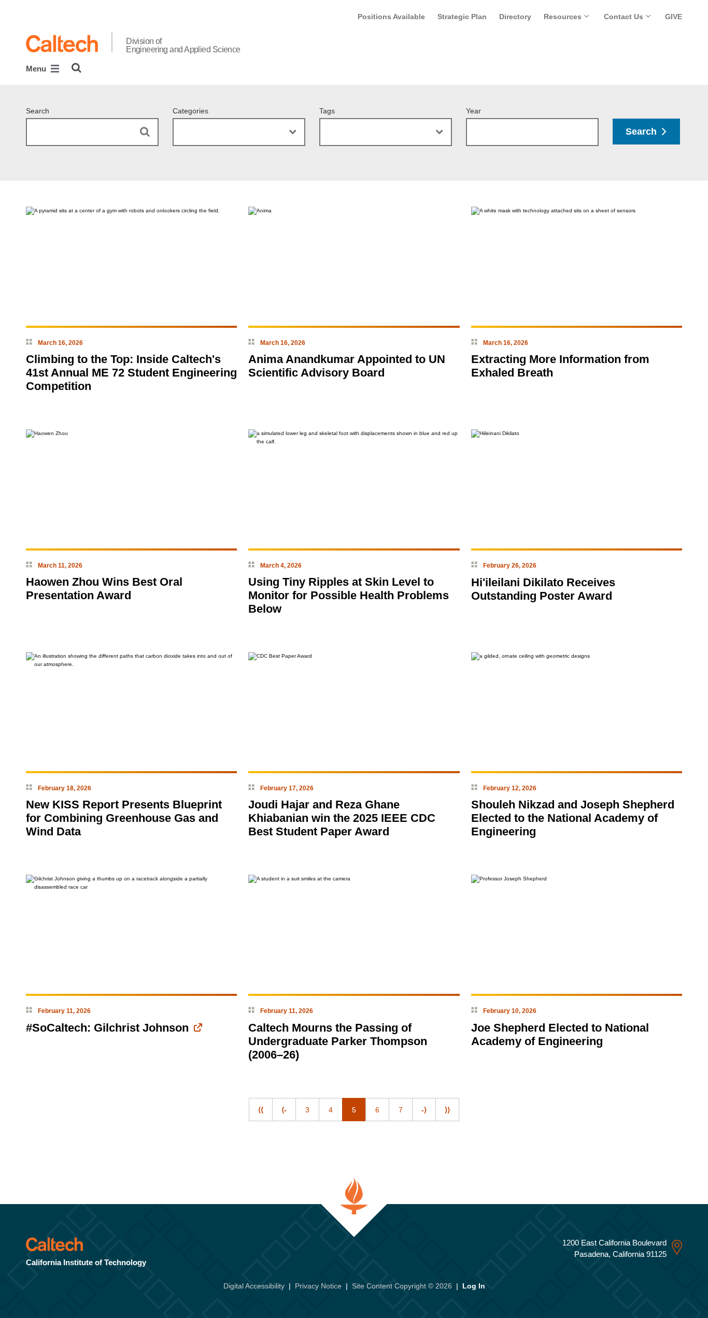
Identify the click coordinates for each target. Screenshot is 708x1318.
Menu (37, 68)
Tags (327, 111)
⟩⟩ (447, 1110)
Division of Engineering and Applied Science (183, 45)
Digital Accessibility (254, 1286)
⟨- (284, 1110)
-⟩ (424, 1110)
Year (473, 111)
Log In (473, 1286)
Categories (190, 111)
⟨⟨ (260, 1110)
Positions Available (391, 16)
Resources (564, 16)
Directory (515, 16)
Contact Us (624, 16)
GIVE (673, 16)
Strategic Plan (462, 16)
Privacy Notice (318, 1286)
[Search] (76, 68)
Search (37, 111)
